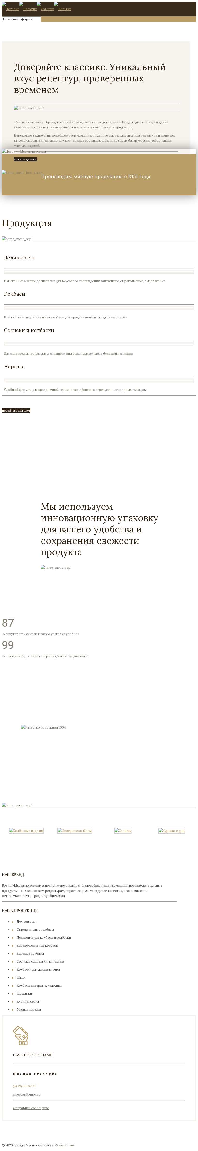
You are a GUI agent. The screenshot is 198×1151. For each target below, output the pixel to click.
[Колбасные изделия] (26, 831)
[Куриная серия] (171, 831)
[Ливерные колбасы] (74, 831)
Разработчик (65, 1145)
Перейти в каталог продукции (69, 789)
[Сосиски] (123, 831)
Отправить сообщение (31, 1108)
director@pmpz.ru (26, 1094)
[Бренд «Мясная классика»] (36, 9)
